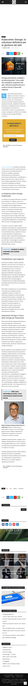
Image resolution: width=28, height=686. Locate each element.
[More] (22, 53)
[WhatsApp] (18, 53)
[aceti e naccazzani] (14, 572)
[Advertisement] (14, 21)
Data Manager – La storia (8, 654)
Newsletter (7, 676)
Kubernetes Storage (7, 167)
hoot (11, 488)
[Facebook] (8, 53)
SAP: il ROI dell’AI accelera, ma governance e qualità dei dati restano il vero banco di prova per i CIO (13, 631)
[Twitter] (11, 53)
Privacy (13, 676)
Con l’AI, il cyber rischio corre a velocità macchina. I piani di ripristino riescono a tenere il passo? (14, 619)
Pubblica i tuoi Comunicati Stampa (11, 663)
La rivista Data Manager (8, 675)
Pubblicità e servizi (7, 647)
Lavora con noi (6, 666)
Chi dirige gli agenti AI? (8, 614)
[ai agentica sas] (14, 559)
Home (3, 5)
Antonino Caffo (6, 47)
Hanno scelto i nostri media (9, 656)
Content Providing (7, 652)
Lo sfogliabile (5, 661)
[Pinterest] (15, 53)
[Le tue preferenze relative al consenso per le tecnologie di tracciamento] (25, 683)
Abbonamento (6, 659)
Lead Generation (6, 649)
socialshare (20, 488)
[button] (2, 2)
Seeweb (15, 488)
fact (7, 488)
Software (8, 5)
